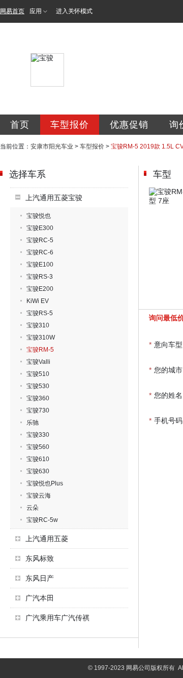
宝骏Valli (38, 361)
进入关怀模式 (74, 11)
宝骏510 (37, 374)
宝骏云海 (38, 495)
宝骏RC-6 (39, 252)
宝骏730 (37, 410)
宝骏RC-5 (39, 240)
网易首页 (12, 11)
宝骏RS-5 (39, 313)
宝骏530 (37, 386)
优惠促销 (129, 125)
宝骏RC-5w (42, 519)
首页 (19, 125)
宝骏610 (37, 459)
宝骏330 (37, 434)
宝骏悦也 (38, 215)
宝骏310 (37, 325)
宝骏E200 (39, 288)
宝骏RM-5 (40, 349)
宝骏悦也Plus (44, 483)
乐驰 (32, 422)
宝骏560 (37, 446)
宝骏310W (40, 337)
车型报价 (69, 125)
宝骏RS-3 (39, 276)
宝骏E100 (39, 264)
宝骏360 (37, 398)
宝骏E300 (39, 228)
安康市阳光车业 (51, 146)
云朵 (32, 507)
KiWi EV (37, 301)
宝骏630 (37, 471)
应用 (35, 11)
